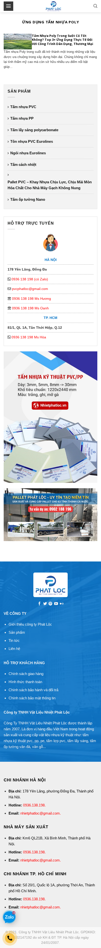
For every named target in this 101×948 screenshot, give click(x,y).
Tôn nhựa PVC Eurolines (31, 141)
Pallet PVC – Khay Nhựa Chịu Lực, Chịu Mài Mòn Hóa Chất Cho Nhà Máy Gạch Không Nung (50, 185)
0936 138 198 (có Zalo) (30, 279)
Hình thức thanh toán (25, 682)
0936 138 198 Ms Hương (31, 299)
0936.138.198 (34, 805)
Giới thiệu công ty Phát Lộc (30, 624)
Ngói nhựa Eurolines (28, 153)
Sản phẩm (17, 632)
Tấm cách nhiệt (23, 164)
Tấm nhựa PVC (23, 107)
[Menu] (8, 6)
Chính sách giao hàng (26, 674)
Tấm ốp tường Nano (27, 199)
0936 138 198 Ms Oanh (30, 308)
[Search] (95, 6)
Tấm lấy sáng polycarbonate (34, 130)
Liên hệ (14, 648)
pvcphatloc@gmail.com (30, 289)
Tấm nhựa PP (22, 118)
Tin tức (14, 640)
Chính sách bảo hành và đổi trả (33, 690)
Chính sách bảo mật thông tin (32, 698)
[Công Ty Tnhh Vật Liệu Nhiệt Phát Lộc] (53, 6)
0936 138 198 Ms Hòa (29, 337)
